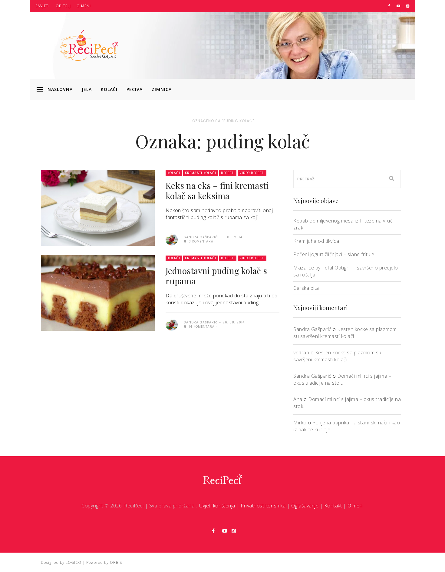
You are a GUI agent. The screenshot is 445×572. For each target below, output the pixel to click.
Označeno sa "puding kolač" (223, 120)
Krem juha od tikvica (316, 241)
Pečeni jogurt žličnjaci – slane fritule (333, 254)
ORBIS (116, 562)
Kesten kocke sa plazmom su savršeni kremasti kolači (345, 333)
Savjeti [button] (42, 5)
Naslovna (60, 89)
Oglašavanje (305, 505)
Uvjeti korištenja (217, 505)
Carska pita (306, 288)
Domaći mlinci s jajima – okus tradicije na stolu (342, 379)
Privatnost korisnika (263, 505)
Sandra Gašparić (312, 329)
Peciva (135, 89)
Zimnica (162, 89)
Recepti (228, 173)
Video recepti (252, 173)
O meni (84, 5)
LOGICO (73, 562)
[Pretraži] (392, 179)
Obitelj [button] (63, 5)
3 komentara (200, 241)
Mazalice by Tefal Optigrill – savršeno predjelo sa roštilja (345, 271)
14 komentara (201, 326)
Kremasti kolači (200, 173)
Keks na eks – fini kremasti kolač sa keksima (217, 190)
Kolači (109, 89)
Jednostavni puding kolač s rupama (216, 275)
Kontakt (333, 505)
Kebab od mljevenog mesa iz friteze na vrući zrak (343, 224)
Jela (87, 89)
